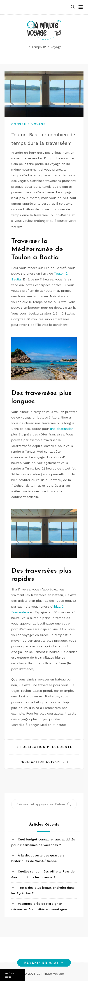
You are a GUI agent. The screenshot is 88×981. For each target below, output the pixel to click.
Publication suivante (42, 762)
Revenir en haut (41, 962)
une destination (62, 428)
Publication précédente (46, 747)
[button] (72, 7)
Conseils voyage (28, 124)
